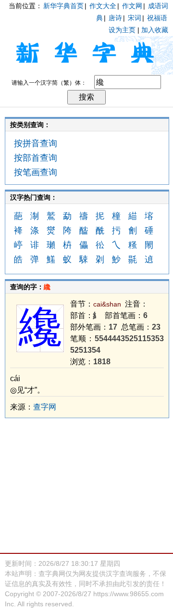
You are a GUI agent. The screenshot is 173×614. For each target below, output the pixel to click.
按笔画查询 (35, 172)
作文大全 (102, 6)
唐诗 (115, 18)
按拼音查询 (35, 143)
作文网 (132, 6)
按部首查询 (35, 158)
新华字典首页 (63, 6)
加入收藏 (154, 30)
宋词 (134, 18)
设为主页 (122, 30)
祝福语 (157, 18)
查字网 (44, 407)
